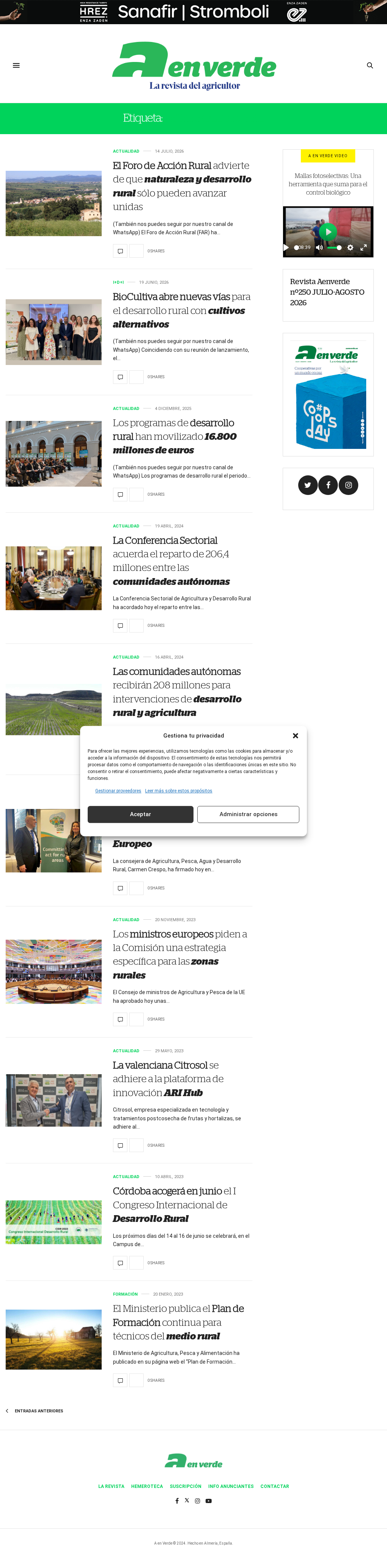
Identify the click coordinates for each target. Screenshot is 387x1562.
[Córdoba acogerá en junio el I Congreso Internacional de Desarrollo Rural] (54, 1222)
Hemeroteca (147, 1486)
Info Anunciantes (231, 1486)
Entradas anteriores (38, 1411)
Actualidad (126, 151)
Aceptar (140, 814)
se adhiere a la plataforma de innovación (168, 1079)
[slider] (296, 247)
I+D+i (118, 282)
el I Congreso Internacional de (174, 1205)
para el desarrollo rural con (182, 310)
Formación (125, 1294)
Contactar (274, 1486)
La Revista (111, 1486)
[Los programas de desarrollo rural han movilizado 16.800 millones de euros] (54, 453)
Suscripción (185, 1486)
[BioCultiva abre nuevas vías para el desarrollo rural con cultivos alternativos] (54, 332)
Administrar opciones (248, 814)
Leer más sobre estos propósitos (178, 790)
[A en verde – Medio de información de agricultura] (193, 65)
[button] (295, 735)
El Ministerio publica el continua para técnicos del (178, 1322)
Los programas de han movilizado (175, 437)
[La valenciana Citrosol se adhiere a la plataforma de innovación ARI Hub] (54, 1100)
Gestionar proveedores (118, 790)
